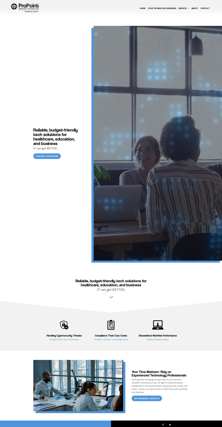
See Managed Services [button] (147, 398)
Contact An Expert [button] (47, 156)
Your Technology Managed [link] (162, 8)
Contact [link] (205, 8)
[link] (25, 12)
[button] (163, 425)
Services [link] (183, 8)
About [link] (194, 8)
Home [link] (142, 8)
